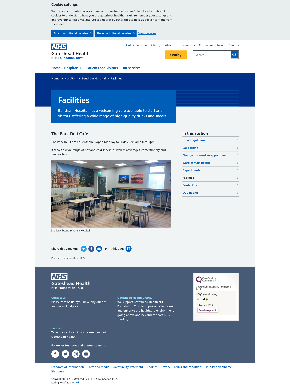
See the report (206, 310)
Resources (188, 45)
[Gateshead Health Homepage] (72, 51)
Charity (175, 55)
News (220, 45)
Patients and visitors (102, 68)
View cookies (147, 33)
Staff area (57, 371)
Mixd (76, 382)
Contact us (206, 45)
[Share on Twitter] (84, 249)
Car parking (190, 148)
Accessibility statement (128, 367)
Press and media (98, 367)
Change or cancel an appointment (205, 155)
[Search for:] (211, 55)
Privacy (165, 367)
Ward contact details (196, 163)
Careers (234, 45)
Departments (191, 170)
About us (171, 45)
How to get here (193, 140)
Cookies (152, 367)
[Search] (234, 54)
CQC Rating (190, 192)
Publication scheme (219, 367)
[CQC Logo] (206, 282)
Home (56, 68)
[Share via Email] (99, 249)
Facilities (188, 177)
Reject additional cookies (114, 33)
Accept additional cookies (70, 33)
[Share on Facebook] (91, 249)
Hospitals (71, 68)
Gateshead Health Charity (143, 45)
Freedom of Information (67, 367)
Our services (130, 68)
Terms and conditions (188, 367)
